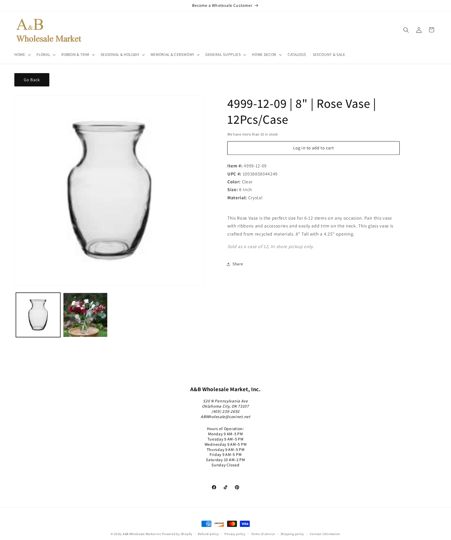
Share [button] (238, 264)
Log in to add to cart (313, 148)
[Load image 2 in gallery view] (85, 315)
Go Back (32, 80)
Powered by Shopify (177, 534)
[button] (22, 55)
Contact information (325, 534)
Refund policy (208, 534)
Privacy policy (235, 534)
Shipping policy (292, 534)
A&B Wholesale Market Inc (142, 534)
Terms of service (263, 534)
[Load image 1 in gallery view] (38, 315)
